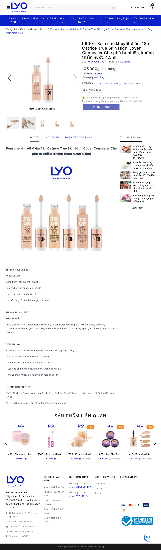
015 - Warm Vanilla (132, 83)
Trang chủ (13, 20)
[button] (9, 77)
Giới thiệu (100, 483)
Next (155, 442)
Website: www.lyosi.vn (21, 531)
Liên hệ (99, 488)
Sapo (103, 546)
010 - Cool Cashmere (109, 83)
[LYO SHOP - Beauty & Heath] (17, 7)
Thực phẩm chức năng (83, 20)
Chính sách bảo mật (54, 487)
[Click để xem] (42, 77)
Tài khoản (136, 7)
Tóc (62, 18)
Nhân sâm (147, 18)
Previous (5, 442)
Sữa (134, 18)
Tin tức (98, 493)
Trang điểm (30, 18)
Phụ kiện (123, 18)
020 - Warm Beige (92, 90)
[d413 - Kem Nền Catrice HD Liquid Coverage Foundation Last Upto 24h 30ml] (140, 436)
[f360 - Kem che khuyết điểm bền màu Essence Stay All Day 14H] (50, 436)
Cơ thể (52, 18)
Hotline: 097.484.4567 (20, 521)
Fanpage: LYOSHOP (19, 536)
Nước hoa (108, 18)
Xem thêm (137, 207)
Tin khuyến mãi (131, 137)
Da (42, 18)
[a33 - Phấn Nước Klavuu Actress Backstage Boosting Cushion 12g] (21, 436)
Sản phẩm (80, 415)
